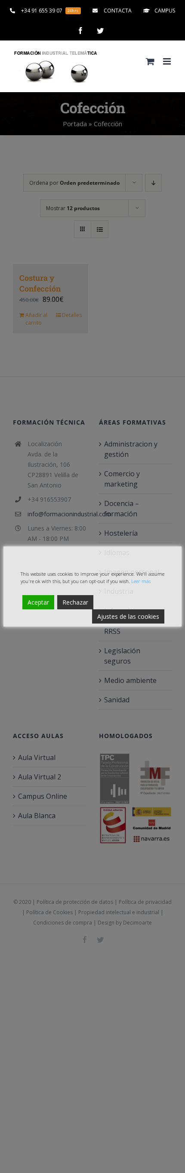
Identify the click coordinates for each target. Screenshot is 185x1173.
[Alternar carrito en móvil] (150, 61)
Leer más (141, 581)
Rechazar (75, 602)
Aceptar (38, 602)
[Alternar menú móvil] (167, 61)
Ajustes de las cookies (128, 616)
